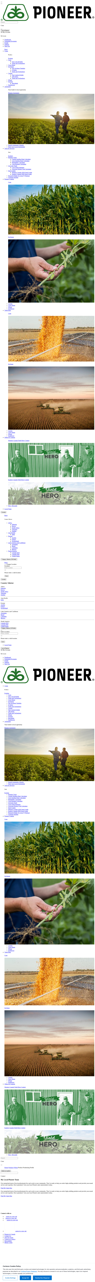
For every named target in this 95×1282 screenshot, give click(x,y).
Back (6, 49)
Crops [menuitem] (6, 51)
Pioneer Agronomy (13, 93)
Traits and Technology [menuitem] (18, 63)
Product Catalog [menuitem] (9, 179)
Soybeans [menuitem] (11, 67)
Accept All (25, 1278)
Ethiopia (14, 524)
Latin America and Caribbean (16, 543)
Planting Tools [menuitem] (12, 157)
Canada (3, 512)
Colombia (15, 548)
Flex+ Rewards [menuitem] (12, 506)
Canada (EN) (16, 553)
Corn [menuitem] (9, 60)
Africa (10, 523)
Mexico (14, 549)
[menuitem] (10, 58)
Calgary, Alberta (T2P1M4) (8, 628)
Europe (10, 536)
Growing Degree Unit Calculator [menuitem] (21, 169)
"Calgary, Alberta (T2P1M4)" (9, 559)
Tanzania (14, 529)
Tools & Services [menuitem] (9, 148)
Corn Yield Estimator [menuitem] (18, 167)
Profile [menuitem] (6, 43)
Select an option (5, 1171)
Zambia (14, 531)
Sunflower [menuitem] (11, 309)
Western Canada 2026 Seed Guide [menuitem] (22, 172)
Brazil (13, 546)
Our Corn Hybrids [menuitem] (17, 62)
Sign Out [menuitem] (7, 46)
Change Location (11, 564)
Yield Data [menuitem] (7, 310)
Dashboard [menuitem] (7, 39)
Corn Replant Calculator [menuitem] (19, 164)
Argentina (15, 544)
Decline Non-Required (42, 1278)
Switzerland (15, 541)
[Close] (1, 630)
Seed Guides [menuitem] (12, 171)
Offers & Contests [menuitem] (9, 437)
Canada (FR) (15, 554)
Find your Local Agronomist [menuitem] (16, 147)
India (13, 534)
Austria (14, 538)
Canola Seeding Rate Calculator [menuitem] (21, 159)
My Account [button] (5, 32)
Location (7, 566)
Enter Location (5, 631)
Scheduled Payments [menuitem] (10, 41)
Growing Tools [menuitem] (12, 166)
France (14, 539)
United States (16, 556)
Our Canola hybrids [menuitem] (17, 75)
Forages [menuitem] (10, 81)
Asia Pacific (11, 533)
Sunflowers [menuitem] (11, 85)
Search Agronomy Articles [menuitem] (16, 145)
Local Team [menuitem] (7, 509)
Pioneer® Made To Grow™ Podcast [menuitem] (19, 176)
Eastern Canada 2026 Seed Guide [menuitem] (22, 174)
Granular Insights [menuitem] (13, 177)
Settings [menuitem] (6, 44)
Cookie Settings (10, 1278)
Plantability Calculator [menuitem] (18, 162)
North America (12, 551)
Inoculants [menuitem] (15, 83)
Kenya (14, 526)
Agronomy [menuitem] (7, 86)
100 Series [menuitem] (15, 76)
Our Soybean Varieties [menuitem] (18, 68)
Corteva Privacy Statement (29, 1271)
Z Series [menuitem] (14, 70)
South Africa (15, 528)
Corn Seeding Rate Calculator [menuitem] (20, 161)
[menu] (1, 3)
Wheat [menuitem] (10, 80)
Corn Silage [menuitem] (11, 65)
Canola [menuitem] (10, 73)
